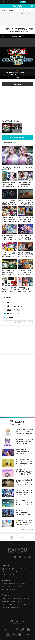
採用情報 (13, 607)
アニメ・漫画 (21, 584)
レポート (4, 572)
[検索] (32, 6)
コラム (26, 569)
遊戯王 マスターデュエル (14, 310)
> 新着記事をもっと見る (27, 529)
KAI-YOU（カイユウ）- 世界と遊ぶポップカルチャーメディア (17, 6)
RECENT (18, 421)
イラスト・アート (7, 587)
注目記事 (11, 569)
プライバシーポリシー (8, 604)
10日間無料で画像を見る (17, 137)
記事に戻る (17, 84)
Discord (20, 557)
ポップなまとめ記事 (8, 575)
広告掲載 (26, 598)
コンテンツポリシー (23, 604)
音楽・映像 (17, 587)
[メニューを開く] (3, 6)
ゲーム (9, 14)
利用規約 (19, 601)
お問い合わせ (18, 598)
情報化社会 (12, 584)
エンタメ (12, 589)
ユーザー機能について (8, 601)
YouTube (15, 557)
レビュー (11, 572)
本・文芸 (4, 584)
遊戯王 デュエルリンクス (14, 306)
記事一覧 (4, 569)
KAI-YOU (4, 14)
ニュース (15, 14)
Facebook (10, 557)
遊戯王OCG (10, 302)
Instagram (25, 557)
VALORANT (10, 317)
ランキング (19, 569)
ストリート (5, 589)
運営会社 (4, 607)
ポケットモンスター (12, 313)
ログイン (30, 2)
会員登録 (23, 2)
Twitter (5, 557)
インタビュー (20, 572)
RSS (30, 557)
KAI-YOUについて (7, 598)
